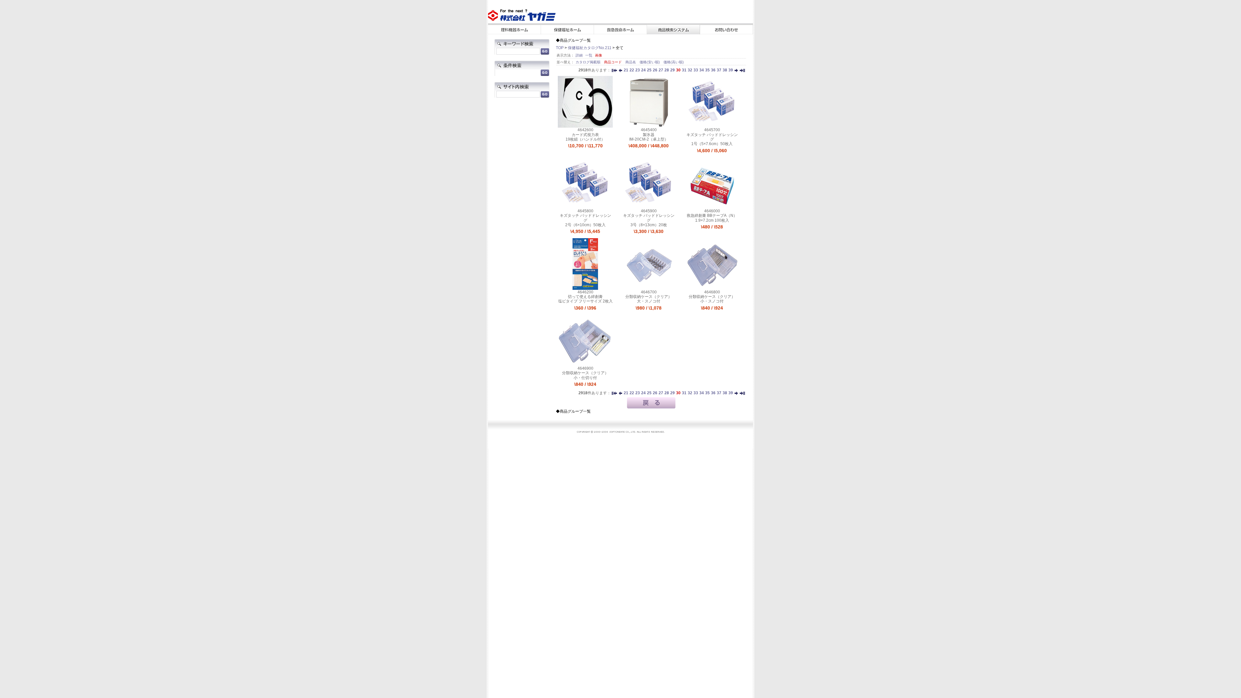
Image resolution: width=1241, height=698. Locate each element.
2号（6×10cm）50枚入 (585, 225)
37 (719, 70)
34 (701, 70)
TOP (560, 48)
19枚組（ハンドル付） (585, 139)
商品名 (631, 62)
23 (637, 70)
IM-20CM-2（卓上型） (648, 139)
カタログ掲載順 (588, 62)
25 (649, 70)
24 (643, 70)
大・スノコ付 (648, 301)
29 (672, 70)
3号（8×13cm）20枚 (649, 225)
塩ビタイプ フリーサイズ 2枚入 (585, 301)
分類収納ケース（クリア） (648, 296)
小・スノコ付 (712, 301)
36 (713, 70)
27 (661, 70)
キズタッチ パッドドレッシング (712, 137)
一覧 (588, 55)
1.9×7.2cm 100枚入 (712, 220)
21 (626, 70)
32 (690, 70)
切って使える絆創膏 (585, 296)
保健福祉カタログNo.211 (589, 48)
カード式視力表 (585, 134)
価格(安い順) (650, 62)
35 (707, 70)
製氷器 (648, 134)
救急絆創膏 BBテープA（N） (712, 215)
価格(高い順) (673, 62)
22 (632, 70)
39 (730, 70)
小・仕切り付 (585, 377)
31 (684, 70)
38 (725, 70)
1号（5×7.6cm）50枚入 (712, 144)
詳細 (579, 55)
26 (655, 70)
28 (666, 70)
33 (696, 70)
